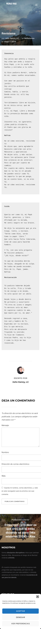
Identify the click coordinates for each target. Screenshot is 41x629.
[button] (37, 597)
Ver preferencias (20, 624)
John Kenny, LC (12, 38)
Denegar (20, 617)
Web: (4, 476)
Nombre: (5, 452)
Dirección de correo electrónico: (15, 464)
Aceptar (20, 611)
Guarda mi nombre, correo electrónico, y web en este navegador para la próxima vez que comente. (20, 491)
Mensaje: (5, 425)
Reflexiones (29, 38)
